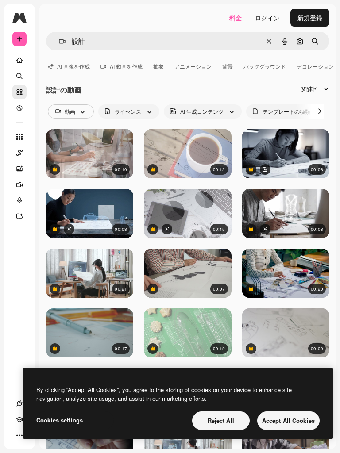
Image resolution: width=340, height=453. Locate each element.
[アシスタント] (19, 216)
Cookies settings (59, 420)
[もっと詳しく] (19, 108)
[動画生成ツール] (19, 184)
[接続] (19, 403)
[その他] (19, 435)
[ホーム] (19, 60)
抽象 (158, 66)
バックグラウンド (264, 66)
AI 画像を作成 (73, 66)
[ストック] (19, 92)
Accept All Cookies (288, 420)
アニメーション (193, 66)
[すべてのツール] (19, 137)
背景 (227, 66)
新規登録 (310, 17)
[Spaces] (19, 153)
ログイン (267, 17)
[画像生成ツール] (19, 168)
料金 (235, 17)
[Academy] (19, 419)
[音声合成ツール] (19, 200)
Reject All (221, 420)
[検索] (19, 76)
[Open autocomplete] (58, 41)
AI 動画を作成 (126, 66)
